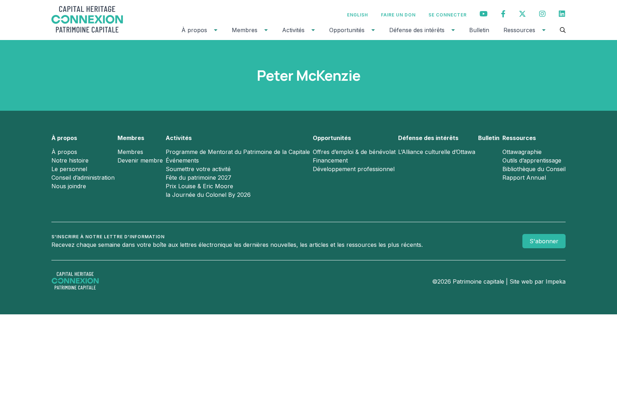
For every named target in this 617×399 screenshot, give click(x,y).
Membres (244, 30)
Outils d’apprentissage (531, 160)
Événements (182, 160)
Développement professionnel (354, 169)
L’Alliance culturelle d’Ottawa (436, 151)
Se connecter (447, 15)
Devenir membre (140, 160)
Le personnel (69, 169)
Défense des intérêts (417, 30)
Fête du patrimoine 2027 (198, 177)
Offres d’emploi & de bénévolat (354, 151)
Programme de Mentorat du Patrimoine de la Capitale (238, 151)
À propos (194, 30)
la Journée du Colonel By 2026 (208, 194)
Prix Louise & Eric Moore (199, 186)
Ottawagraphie (522, 151)
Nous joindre (68, 186)
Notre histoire (70, 160)
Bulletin (479, 30)
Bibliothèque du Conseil (534, 169)
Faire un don (398, 15)
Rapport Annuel (524, 177)
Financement (330, 160)
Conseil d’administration (83, 177)
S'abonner (544, 241)
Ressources (519, 30)
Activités (293, 30)
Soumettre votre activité (198, 169)
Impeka (556, 281)
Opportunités (347, 30)
